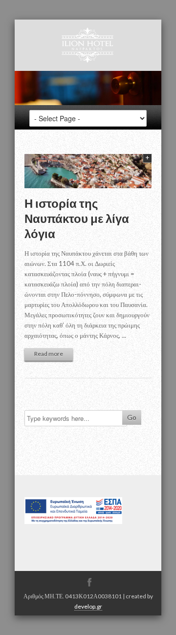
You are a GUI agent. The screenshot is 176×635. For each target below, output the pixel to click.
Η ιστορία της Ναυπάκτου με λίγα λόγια (76, 218)
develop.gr (88, 606)
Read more (48, 353)
